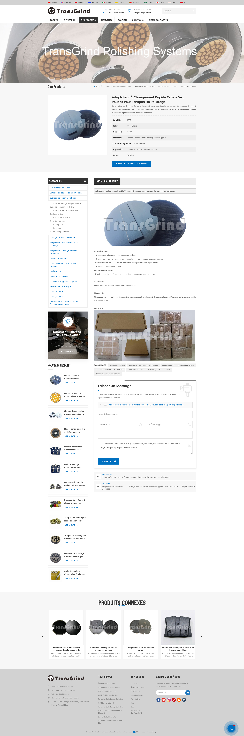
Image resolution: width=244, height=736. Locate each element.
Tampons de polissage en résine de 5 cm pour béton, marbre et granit (75, 520)
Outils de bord (56, 271)
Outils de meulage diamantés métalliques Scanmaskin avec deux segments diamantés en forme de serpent (74, 573)
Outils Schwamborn (58, 221)
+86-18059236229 (116, 12)
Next (202, 635)
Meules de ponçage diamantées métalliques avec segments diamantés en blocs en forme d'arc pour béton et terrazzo (75, 395)
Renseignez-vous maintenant (132, 163)
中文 (185, 2)
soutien (122, 20)
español (122, 2)
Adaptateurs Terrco (117, 365)
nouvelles (106, 20)
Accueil (54, 20)
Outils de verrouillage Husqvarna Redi (65, 203)
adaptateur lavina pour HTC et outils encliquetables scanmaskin (188, 649)
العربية (150, 2)
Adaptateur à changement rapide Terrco (178, 365)
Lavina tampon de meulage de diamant (110, 711)
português (136, 2)
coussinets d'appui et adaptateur (64, 281)
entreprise (69, 20)
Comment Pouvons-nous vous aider (67, 334)
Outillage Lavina (56, 214)
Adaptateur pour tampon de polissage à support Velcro (149, 369)
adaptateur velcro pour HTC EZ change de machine (76, 649)
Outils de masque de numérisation (64, 210)
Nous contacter (158, 20)
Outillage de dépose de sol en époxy (66, 192)
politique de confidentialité (136, 711)
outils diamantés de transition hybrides (63, 265)
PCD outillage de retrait (60, 187)
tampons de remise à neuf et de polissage (64, 244)
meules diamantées (58, 258)
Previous (42, 635)
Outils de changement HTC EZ (62, 207)
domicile (134, 683)
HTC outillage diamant (107, 691)
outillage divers (56, 296)
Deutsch (81, 2)
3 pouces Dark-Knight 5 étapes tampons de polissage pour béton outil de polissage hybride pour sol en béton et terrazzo (75, 502)
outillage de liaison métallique (63, 198)
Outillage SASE (56, 228)
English (54, 2)
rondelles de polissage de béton (110, 699)
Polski (174, 2)
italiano (108, 2)
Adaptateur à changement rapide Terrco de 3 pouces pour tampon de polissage (146, 404)
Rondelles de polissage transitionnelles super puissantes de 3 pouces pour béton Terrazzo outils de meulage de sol (75, 555)
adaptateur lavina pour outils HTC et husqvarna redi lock (151, 649)
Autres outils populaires (59, 232)
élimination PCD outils (106, 683)
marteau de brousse (59, 276)
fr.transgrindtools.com (70, 698)
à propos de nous (137, 687)
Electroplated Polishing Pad (61, 286)
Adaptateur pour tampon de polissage (143, 365)
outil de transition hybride (108, 703)
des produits (135, 691)
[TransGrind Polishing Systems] (69, 11)
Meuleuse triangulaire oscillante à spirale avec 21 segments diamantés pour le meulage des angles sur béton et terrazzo (74, 484)
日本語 (162, 2)
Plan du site (135, 699)
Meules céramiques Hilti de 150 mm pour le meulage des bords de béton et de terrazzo (74, 431)
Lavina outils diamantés (107, 717)
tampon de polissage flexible (109, 687)
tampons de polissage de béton (110, 707)
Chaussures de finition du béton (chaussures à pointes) (64, 303)
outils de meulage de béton (108, 695)
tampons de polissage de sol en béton (110, 721)
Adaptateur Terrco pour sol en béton (110, 369)
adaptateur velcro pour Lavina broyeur (114, 649)
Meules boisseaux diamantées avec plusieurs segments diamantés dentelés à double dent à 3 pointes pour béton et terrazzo (74, 377)
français (67, 2)
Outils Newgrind (56, 225)
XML (132, 703)
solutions (138, 20)
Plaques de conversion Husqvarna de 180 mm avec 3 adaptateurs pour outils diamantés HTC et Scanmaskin (75, 413)
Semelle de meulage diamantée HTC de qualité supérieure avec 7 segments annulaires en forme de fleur (75, 448)
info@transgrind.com (143, 12)
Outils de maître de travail (60, 217)
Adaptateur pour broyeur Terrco (108, 374)
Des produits (88, 20)
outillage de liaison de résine (62, 237)
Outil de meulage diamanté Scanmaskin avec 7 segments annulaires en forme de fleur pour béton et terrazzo (74, 466)
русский (95, 2)
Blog (132, 707)
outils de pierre (56, 291)
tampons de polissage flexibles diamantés (63, 252)
